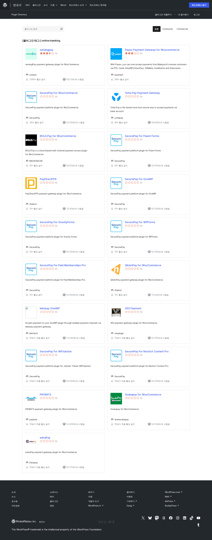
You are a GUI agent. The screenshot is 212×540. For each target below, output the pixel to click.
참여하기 (131, 492)
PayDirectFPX (48, 179)
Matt (168, 496)
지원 (90, 496)
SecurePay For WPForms (140, 222)
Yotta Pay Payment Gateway (142, 92)
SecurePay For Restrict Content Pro (147, 351)
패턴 (52, 505)
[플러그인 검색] (61, 29)
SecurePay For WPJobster (56, 351)
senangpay (46, 49)
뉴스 (14, 496)
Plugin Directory (19, 14)
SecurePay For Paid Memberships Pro (63, 265)
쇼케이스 (54, 492)
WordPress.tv (96, 505)
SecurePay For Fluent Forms (142, 135)
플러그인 (54, 501)
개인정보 (16, 505)
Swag (130, 505)
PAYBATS (45, 394)
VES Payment (133, 308)
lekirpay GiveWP (50, 308)
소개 (14, 492)
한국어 (42, 522)
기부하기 (132, 501)
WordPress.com (173, 492)
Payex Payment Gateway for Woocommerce (152, 49)
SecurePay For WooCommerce (59, 92)
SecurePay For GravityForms (57, 222)
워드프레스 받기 (199, 5)
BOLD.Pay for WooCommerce (58, 135)
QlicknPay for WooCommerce (143, 265)
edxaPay (45, 437)
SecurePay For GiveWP (139, 179)
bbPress (170, 501)
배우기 (91, 492)
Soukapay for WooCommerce (143, 394)
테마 (52, 496)
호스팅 (15, 501)
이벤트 (130, 496)
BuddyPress (172, 505)
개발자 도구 (93, 501)
